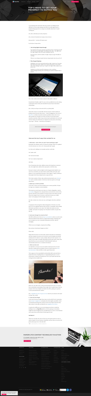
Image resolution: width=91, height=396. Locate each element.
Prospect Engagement (42, 323)
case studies (31, 191)
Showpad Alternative (45, 361)
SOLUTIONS (21, 356)
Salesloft (56, 360)
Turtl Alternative (45, 358)
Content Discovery (33, 350)
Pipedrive (56, 357)
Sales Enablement (34, 323)
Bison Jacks (63, 368)
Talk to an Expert (45, 129)
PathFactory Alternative (46, 366)
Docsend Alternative (45, 350)
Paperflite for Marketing (22, 359)
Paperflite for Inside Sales (22, 362)
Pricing (33, 1)
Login (65, 1)
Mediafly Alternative (45, 368)
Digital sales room (33, 364)
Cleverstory (21, 352)
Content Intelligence (33, 357)
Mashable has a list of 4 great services (39, 293)
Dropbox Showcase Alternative (45, 354)
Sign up (69, 1)
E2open (62, 378)
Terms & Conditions (65, 355)
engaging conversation (52, 304)
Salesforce (56, 362)
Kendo (62, 373)
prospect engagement (36, 300)
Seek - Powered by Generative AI (32, 362)
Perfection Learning (65, 371)
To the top (69, 394)
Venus (62, 366)
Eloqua (55, 350)
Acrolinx (63, 376)
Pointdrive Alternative (46, 352)
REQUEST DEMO (75, 1)
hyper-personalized (47, 217)
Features (29, 1)
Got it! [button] (4, 394)
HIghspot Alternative (45, 363)
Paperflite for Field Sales (22, 365)
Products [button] (23, 1)
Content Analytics (32, 355)
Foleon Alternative (45, 356)
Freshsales (56, 352)
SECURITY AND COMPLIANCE (64, 358)
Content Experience (33, 352)
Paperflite (31, 114)
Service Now (63, 381)
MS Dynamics (56, 358)
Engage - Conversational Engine (34, 359)
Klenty (55, 355)
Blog (38, 1)
